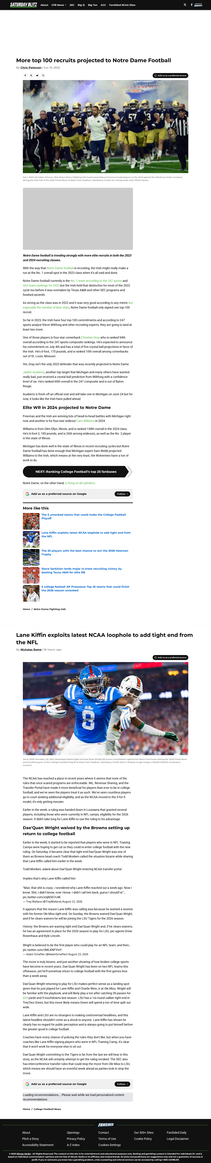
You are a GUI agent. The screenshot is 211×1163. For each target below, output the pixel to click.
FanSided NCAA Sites (122, 5)
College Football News (47, 1109)
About (44, 5)
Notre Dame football (60, 268)
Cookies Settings (109, 1145)
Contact (103, 1132)
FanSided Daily (176, 1132)
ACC (103, 5)
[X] (185, 4)
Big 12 (81, 5)
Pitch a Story (30, 1138)
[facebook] (191, 4)
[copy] (43, 75)
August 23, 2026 (78, 954)
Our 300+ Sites (143, 1132)
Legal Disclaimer (178, 1138)
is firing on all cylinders (80, 483)
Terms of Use (107, 1138)
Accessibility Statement (38, 1145)
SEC (72, 5)
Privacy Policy (76, 1138)
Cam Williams (85, 421)
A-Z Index (73, 1145)
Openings (73, 1132)
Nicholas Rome (31, 649)
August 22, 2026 (72, 901)
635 (26, 998)
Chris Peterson (31, 67)
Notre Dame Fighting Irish (50, 609)
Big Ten (92, 5)
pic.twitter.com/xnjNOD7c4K (42, 897)
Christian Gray (90, 337)
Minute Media (24, 1153)
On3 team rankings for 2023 (41, 285)
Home (26, 609)
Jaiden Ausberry (33, 372)
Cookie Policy (143, 1138)
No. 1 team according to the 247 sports (96, 280)
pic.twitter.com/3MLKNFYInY (42, 950)
